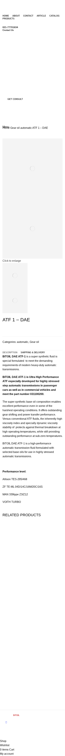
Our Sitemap (9, 690)
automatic (26, 127)
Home (6, 127)
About (5, 623)
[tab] (9, 352)
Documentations (11, 668)
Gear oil (15, 127)
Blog (4, 629)
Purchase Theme (11, 702)
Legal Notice (9, 662)
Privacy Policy (9, 657)
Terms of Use (9, 651)
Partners (7, 635)
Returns (6, 696)
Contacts (7, 607)
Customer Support (12, 601)
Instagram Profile (11, 685)
